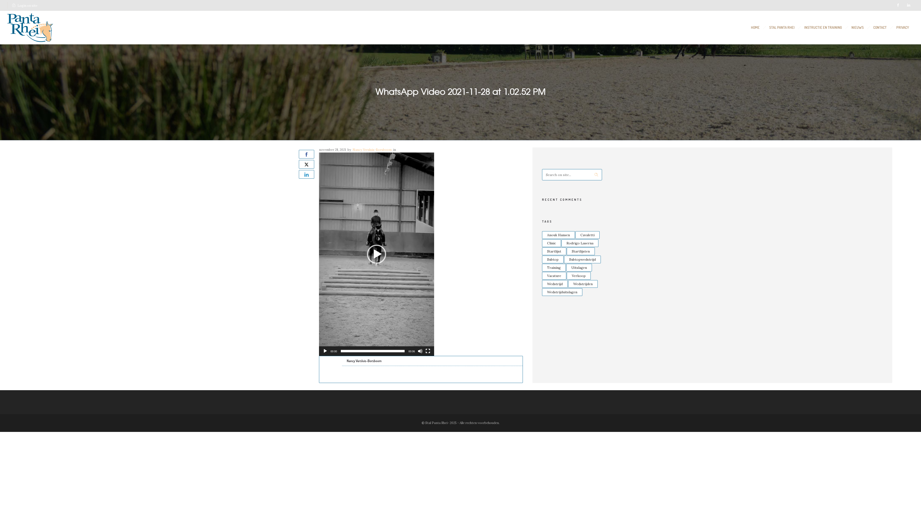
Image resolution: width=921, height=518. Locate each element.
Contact (880, 27)
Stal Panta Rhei (782, 27)
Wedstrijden (583, 284)
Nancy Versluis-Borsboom (372, 150)
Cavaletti (587, 235)
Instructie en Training (823, 27)
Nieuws (857, 27)
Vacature (554, 276)
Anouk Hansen (558, 235)
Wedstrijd (555, 284)
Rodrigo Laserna (580, 243)
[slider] (373, 351)
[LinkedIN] (908, 5)
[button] (376, 254)
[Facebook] (898, 5)
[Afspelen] (325, 351)
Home (755, 27)
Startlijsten (581, 251)
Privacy (902, 27)
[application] (376, 254)
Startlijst (554, 251)
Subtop (553, 259)
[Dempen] (420, 351)
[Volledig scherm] (427, 351)
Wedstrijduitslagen (562, 292)
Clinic (551, 243)
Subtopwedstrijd (582, 259)
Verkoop (579, 276)
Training (554, 267)
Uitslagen (579, 267)
